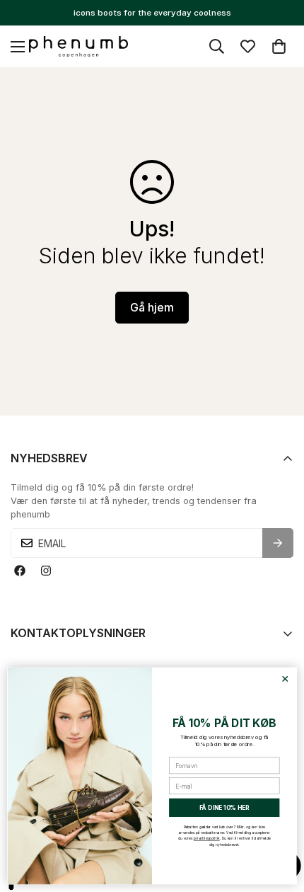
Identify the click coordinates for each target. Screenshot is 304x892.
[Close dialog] (285, 679)
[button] (278, 46)
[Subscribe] (277, 543)
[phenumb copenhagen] (78, 46)
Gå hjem (152, 307)
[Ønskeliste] (247, 46)
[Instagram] (45, 570)
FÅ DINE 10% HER (224, 807)
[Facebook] (19, 570)
